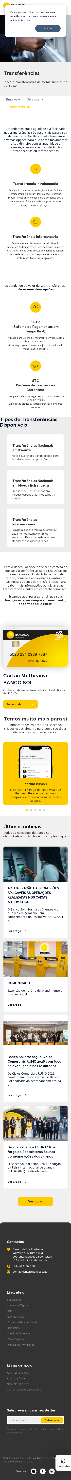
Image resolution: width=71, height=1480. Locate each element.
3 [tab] (36, 810)
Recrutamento (16, 1316)
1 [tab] (27, 810)
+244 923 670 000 (18, 1378)
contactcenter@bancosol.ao (24, 1389)
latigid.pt (28, 1461)
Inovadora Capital (18, 1305)
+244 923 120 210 (17, 1384)
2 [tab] (31, 810)
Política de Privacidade (21, 1344)
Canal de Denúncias (19, 1333)
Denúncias (13, 1328)
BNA (10, 1310)
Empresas (13, 99)
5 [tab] (44, 810)
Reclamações (15, 1339)
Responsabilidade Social (22, 1322)
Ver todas (35, 1201)
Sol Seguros (14, 1299)
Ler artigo (14, 931)
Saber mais (14, 704)
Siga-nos (21, 1471)
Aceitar (48, 28)
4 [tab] (40, 810)
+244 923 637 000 (18, 1372)
